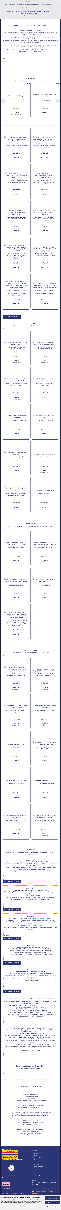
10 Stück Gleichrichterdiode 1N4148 (45, 457)
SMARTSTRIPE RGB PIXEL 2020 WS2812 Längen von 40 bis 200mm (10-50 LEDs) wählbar (45, 255)
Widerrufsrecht (37, 1157)
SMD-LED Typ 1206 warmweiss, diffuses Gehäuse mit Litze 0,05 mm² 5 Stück (16, 494)
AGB (34, 1159)
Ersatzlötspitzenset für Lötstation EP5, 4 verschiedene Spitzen (45, 99)
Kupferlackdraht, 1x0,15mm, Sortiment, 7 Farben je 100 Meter (45, 711)
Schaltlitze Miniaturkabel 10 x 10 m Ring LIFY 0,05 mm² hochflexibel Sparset (45, 674)
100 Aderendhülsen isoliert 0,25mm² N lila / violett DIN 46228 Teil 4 (44, 747)
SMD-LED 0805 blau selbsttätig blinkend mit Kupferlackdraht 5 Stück (45, 347)
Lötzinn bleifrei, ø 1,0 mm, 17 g (16, 99)
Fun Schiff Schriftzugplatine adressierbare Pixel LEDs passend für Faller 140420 (16, 181)
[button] (7, 65)
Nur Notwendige (52, 1202)
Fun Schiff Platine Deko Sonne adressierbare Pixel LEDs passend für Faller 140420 (44, 182)
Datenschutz (36, 1164)
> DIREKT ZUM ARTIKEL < (12, 881)
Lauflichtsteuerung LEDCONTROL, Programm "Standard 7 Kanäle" (16, 548)
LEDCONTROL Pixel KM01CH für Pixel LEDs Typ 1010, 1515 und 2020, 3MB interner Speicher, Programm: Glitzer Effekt (44, 292)
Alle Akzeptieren (52, 1198)
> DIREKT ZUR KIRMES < (12, 317)
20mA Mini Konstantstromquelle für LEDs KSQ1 (16, 457)
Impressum (36, 1153)
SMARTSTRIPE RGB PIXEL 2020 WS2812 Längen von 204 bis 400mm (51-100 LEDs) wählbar (44, 145)
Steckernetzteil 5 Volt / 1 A (16, 747)
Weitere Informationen (52, 1206)
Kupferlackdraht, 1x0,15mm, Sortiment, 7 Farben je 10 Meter (16, 711)
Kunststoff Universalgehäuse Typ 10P (45, 783)
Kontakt (35, 1155)
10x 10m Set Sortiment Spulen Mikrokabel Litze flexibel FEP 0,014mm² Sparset (16, 674)
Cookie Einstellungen (38, 1166)
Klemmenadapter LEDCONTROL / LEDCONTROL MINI (45, 584)
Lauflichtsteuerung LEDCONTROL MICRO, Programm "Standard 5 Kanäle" (16, 584)
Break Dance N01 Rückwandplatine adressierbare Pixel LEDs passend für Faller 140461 (16, 145)
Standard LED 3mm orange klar (45, 493)
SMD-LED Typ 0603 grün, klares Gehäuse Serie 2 (16, 421)
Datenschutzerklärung (22, 1204)
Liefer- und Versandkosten (39, 1162)
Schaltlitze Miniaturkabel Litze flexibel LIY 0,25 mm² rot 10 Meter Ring (45, 821)
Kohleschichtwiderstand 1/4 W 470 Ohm (45, 420)
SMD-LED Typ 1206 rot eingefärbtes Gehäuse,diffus (45, 384)
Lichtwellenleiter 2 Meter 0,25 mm (16, 783)
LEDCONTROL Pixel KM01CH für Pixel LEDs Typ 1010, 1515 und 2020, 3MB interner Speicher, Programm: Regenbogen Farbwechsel (16, 256)
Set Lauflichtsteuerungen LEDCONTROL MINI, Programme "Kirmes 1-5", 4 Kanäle (45, 548)
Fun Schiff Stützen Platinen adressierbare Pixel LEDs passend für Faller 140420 (16, 218)
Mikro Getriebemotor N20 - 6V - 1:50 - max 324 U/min (16, 821)
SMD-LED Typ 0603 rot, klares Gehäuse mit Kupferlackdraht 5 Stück (16, 384)
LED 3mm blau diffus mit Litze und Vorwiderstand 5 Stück (16, 347)
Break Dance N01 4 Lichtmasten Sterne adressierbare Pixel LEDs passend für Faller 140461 (44, 219)
